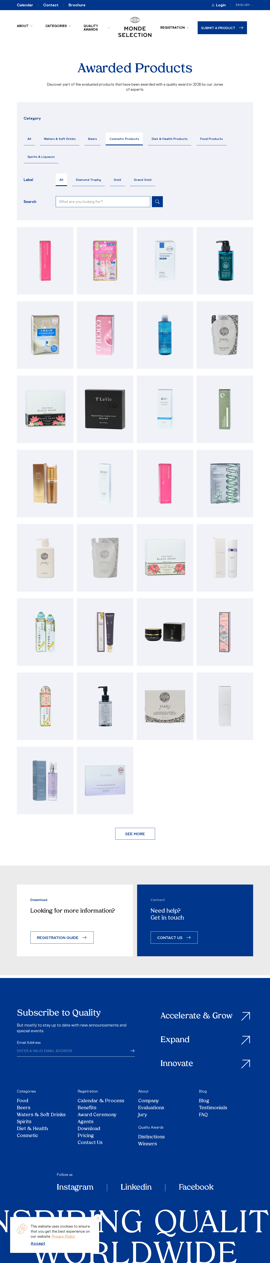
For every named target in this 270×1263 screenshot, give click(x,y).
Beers (92, 139)
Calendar (25, 5)
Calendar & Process (101, 1101)
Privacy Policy (63, 1236)
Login (221, 5)
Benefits (87, 1108)
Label (28, 180)
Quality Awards (91, 27)
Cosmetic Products (124, 139)
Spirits (24, 1121)
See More (135, 833)
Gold (117, 180)
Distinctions (151, 1137)
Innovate (177, 1064)
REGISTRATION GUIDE (57, 937)
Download (89, 1128)
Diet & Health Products (170, 139)
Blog (203, 1091)
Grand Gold (142, 180)
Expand (175, 1040)
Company (148, 1101)
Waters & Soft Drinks (60, 139)
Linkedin (136, 1187)
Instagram (75, 1187)
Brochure (77, 5)
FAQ (203, 1115)
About (22, 26)
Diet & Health (32, 1128)
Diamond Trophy (88, 180)
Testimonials (213, 1108)
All (29, 139)
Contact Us (90, 1142)
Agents (85, 1121)
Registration (172, 27)
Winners (147, 1144)
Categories (56, 26)
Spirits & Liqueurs (41, 157)
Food (22, 1101)
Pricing (86, 1135)
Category (32, 118)
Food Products (211, 139)
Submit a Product (218, 28)
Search (30, 202)
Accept (38, 1243)
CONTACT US (169, 937)
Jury (142, 1115)
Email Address (29, 1042)
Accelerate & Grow (196, 1016)
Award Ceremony (97, 1115)
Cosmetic (27, 1135)
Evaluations (151, 1108)
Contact (50, 5)
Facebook (196, 1187)
